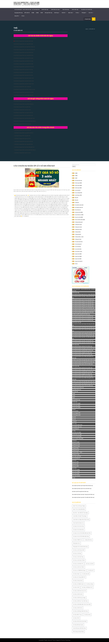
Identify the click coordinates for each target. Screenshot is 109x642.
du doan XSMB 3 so (77, 539)
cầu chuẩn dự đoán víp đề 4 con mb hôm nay (83, 301)
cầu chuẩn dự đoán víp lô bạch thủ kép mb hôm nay (83, 324)
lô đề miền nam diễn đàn (23, 200)
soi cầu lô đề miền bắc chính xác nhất (81, 604)
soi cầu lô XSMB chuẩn (78, 584)
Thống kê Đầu (78, 231)
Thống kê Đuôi (78, 234)
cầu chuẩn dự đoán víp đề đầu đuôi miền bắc (83, 312)
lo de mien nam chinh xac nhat (53, 198)
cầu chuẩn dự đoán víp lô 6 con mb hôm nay (82, 318)
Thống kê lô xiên (78, 226)
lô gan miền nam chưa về (40, 205)
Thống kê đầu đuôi (79, 222)
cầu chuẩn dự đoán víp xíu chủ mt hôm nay (82, 364)
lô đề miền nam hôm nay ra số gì (49, 200)
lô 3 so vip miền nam (28, 197)
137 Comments (25, 216)
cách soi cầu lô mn (51, 195)
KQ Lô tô (90, 12)
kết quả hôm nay (48, 12)
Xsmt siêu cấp (66, 9)
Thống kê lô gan (78, 224)
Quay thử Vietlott (78, 261)
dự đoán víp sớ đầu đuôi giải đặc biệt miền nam (83, 381)
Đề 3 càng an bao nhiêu (78, 631)
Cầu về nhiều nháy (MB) (80, 219)
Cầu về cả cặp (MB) (79, 217)
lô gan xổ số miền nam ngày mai (54, 210)
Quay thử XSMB (78, 253)
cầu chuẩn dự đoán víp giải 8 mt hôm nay (82, 352)
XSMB (33, 12)
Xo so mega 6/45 (78, 192)
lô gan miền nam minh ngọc (39, 207)
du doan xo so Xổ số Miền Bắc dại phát (82, 533)
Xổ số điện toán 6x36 (79, 204)
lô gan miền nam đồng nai (53, 205)
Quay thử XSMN (78, 256)
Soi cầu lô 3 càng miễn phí (79, 577)
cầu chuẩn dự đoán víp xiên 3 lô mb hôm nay (82, 340)
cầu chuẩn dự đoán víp (62, 195)
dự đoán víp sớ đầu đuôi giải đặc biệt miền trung (83, 359)
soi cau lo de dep (77, 553)
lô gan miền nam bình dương (54, 204)
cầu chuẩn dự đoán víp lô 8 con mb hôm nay (82, 320)
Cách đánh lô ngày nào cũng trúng (81, 519)
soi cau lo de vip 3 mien (78, 567)
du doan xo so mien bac (78, 529)
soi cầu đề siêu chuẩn (78, 624)
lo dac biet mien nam (41, 198)
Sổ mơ (23, 15)
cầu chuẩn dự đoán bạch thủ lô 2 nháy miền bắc (83, 294)
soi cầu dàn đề (85, 573)
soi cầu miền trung (77, 614)
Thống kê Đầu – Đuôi (79, 236)
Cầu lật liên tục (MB (76, 434)
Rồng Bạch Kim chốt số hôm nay (80, 546)
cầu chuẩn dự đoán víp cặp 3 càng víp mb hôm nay (83, 297)
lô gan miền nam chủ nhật (27, 205)
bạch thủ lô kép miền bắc (79, 509)
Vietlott (63, 12)
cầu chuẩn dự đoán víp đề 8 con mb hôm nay (83, 306)
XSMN (37, 12)
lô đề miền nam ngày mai (34, 201)
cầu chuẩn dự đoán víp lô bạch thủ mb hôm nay (83, 327)
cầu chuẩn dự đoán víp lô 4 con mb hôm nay (82, 316)
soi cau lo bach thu (46, 214)
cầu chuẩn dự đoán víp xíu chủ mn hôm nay (82, 385)
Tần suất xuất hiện (79, 241)
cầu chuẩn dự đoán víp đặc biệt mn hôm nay (82, 371)
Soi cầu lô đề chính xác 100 (79, 590)
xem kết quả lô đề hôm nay (79, 628)
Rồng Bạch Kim (76, 543)
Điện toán (70, 12)
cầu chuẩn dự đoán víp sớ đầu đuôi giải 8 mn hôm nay (83, 378)
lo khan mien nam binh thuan (36, 213)
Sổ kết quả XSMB (78, 182)
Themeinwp (67, 640)
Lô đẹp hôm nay (88, 539)
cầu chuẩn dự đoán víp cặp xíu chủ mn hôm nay (83, 369)
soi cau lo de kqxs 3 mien (79, 560)
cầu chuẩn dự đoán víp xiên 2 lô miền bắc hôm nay (83, 337)
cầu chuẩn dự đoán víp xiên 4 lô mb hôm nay (82, 342)
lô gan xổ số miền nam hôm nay (38, 210)
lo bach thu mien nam (58, 197)
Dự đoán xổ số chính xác (86, 9)
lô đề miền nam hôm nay (35, 200)
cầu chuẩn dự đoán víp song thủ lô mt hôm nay (83, 362)
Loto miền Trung (78, 251)
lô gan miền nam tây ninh (42, 208)
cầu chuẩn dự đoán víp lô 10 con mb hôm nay (83, 299)
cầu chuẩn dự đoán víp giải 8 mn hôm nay (82, 373)
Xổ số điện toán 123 (79, 207)
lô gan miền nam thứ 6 (54, 208)
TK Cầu (77, 12)
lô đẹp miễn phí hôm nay (44, 202)
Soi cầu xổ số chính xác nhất (79, 621)
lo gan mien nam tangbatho (29, 208)
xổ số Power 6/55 (78, 195)
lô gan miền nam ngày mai (52, 207)
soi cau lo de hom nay (78, 556)
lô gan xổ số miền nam (25, 210)
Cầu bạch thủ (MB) (79, 212)
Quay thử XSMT (78, 258)
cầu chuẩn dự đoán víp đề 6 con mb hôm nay (83, 303)
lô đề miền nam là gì (63, 200)
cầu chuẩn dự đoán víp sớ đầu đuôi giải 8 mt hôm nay (82, 357)
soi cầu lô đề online (77, 607)
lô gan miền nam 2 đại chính (57, 202)
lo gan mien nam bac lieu (41, 204)
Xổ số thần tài (78, 209)
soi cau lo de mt (89, 563)
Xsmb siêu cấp (45, 9)
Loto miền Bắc (78, 246)
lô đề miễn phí (54, 201)
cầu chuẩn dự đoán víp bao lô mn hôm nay (82, 367)
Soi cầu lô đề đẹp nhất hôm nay (80, 611)
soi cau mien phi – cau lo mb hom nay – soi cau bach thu (26, 3)
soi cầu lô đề (76, 587)
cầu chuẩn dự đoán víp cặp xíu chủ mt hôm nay (83, 348)
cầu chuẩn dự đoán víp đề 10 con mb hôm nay (83, 308)
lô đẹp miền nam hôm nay (31, 202)
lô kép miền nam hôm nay (53, 211)
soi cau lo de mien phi (78, 563)
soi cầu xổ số (76, 618)
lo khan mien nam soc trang (50, 213)
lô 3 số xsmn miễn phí (48, 197)
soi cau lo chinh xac (56, 214)
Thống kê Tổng (78, 239)
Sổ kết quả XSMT (78, 187)
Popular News (88, 19)
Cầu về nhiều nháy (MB (77, 438)
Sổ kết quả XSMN (78, 185)
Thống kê (84, 12)
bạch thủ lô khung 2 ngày (79, 505)
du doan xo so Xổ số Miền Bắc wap (81, 536)
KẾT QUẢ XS (27, 12)
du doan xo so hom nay (78, 526)
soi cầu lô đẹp (89, 584)
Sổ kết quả (56, 12)
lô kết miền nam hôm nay (22, 213)
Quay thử (16, 15)
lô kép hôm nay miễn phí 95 (29, 211)
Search (74, 166)
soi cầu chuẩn (76, 573)
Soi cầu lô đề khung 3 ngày (79, 597)
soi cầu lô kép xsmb (77, 580)
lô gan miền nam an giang (28, 204)
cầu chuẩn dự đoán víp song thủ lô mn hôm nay (83, 383)
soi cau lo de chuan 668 (78, 550)
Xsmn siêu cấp (75, 9)
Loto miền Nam (78, 248)
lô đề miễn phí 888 (63, 201)
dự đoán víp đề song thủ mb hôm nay (81, 314)
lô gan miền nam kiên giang (25, 207)
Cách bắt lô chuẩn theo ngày (79, 516)
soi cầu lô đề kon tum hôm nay (80, 601)
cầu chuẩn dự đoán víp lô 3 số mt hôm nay (82, 354)
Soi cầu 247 (91, 570)
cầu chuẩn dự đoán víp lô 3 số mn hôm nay (34, 166)
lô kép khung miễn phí (41, 211)
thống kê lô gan (75, 442)
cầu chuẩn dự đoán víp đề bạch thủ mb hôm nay (83, 310)
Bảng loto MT (75, 464)
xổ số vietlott (77, 190)
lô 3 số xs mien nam (37, 197)
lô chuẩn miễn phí (31, 198)
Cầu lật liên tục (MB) (79, 214)
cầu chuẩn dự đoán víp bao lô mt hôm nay (82, 346)
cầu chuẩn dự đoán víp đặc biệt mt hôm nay (82, 350)
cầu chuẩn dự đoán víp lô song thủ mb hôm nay (83, 333)
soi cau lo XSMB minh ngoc (79, 570)
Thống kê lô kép (78, 229)
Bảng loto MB (75, 461)
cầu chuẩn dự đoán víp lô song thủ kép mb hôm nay (83, 330)
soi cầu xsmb (87, 614)
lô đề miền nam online (45, 201)
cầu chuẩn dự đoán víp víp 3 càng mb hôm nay (83, 335)
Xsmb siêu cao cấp (55, 9)
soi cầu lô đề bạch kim (87, 587)
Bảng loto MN (75, 466)
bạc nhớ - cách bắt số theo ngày (80, 512)
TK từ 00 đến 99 (78, 244)
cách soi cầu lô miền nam (39, 195)
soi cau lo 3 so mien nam (35, 214)
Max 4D (76, 200)
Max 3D (76, 197)
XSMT (41, 12)
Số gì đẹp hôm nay (18, 12)
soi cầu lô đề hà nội (77, 594)
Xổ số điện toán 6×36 (77, 424)
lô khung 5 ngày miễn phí (22, 214)
